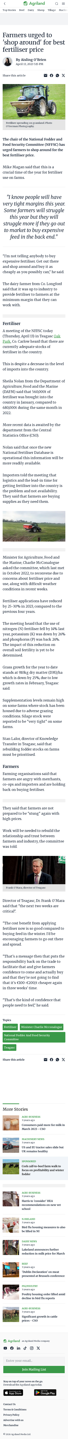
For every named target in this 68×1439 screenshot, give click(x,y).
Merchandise (10, 1425)
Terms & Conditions (14, 1409)
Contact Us (9, 1404)
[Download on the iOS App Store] (17, 1392)
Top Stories (9, 10)
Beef (21, 10)
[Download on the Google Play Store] (49, 1392)
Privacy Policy (11, 1414)
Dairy (31, 10)
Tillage (52, 10)
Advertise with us (13, 1420)
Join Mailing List (34, 1369)
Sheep (40, 10)
